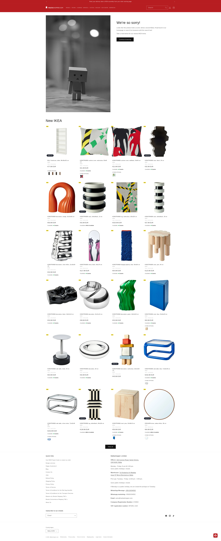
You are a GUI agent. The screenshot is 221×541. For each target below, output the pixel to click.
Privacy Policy (50, 484)
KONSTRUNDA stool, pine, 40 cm (154, 264)
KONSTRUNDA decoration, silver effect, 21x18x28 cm (61, 265)
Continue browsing (125, 39)
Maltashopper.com (54, 537)
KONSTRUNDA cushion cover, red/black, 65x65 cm (126, 160)
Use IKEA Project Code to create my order (58, 460)
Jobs (47, 475)
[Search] (166, 8)
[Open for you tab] (215, 535)
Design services (50, 463)
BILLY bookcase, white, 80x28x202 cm (58, 160)
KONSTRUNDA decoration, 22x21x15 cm (91, 314)
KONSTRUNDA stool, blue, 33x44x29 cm (156, 314)
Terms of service (81, 536)
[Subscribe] (75, 516)
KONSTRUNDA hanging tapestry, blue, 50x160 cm (126, 264)
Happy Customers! (51, 466)
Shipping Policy (50, 481)
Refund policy (63, 536)
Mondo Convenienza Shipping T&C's (56, 499)
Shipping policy (90, 536)
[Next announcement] (175, 1)
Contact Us (49, 472)
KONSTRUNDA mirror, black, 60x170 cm (91, 264)
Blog (47, 469)
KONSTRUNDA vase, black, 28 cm (154, 160)
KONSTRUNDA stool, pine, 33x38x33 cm (123, 423)
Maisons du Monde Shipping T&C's (56, 496)
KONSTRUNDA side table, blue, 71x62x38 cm (157, 368)
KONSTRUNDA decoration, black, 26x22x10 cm (60, 314)
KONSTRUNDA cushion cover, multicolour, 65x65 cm (93, 161)
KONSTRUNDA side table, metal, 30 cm (58, 368)
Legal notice (98, 536)
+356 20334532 (130, 490)
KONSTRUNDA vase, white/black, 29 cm (156, 216)
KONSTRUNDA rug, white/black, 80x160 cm (92, 423)
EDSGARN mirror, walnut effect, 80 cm (155, 423)
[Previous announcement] (46, 1)
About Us (48, 502)
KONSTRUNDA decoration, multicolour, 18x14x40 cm (125, 369)
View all (110, 446)
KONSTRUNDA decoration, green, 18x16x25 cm (125, 314)
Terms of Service (51, 487)
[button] (68, 7)
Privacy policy (71, 536)
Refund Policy (50, 478)
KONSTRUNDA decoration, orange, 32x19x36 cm (60, 216)
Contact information (107, 536)
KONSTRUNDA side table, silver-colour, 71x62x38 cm (61, 424)
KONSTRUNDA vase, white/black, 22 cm (91, 216)
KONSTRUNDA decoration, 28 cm (89, 368)
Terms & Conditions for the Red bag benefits (59, 490)
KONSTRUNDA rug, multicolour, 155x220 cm (124, 216)
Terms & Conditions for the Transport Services (59, 493)
